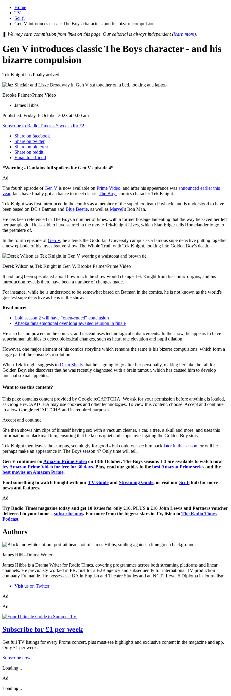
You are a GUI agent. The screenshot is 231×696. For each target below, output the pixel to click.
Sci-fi (19, 18)
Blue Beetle (77, 209)
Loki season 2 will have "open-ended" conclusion (61, 317)
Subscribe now (16, 657)
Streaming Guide (136, 482)
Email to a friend (30, 157)
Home (20, 7)
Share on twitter (29, 141)
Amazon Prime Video (65, 461)
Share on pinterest (31, 146)
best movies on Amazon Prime (32, 472)
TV (17, 12)
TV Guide (98, 482)
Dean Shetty (71, 364)
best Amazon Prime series (178, 466)
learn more (184, 34)
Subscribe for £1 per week (42, 629)
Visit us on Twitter (31, 586)
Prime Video (108, 188)
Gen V (51, 188)
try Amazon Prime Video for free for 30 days (47, 466)
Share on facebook (32, 135)
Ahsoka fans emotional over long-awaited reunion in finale (70, 323)
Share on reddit (28, 152)
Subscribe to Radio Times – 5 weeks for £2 (43, 125)
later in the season (180, 445)
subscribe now (68, 513)
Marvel (116, 209)
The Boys (108, 193)
